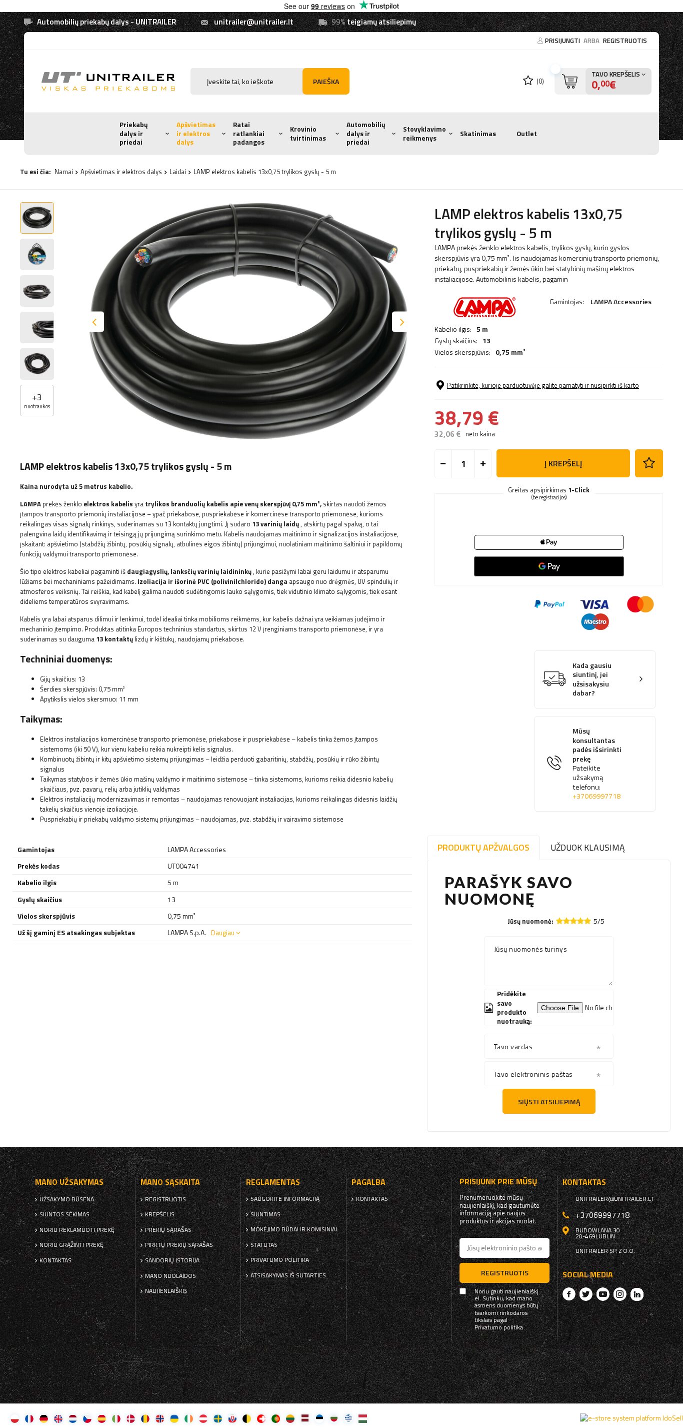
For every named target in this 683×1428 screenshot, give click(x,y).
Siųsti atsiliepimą (549, 1101)
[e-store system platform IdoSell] (631, 1417)
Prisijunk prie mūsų (499, 1181)
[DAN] (131, 1418)
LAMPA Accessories (621, 301)
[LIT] (290, 1418)
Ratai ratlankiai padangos (248, 133)
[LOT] (305, 1418)
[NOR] (159, 1418)
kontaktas (56, 1260)
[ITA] (116, 1418)
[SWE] (217, 1418)
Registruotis (625, 41)
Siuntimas (265, 1214)
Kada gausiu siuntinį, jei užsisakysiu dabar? (592, 679)
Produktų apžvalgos (484, 847)
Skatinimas (478, 134)
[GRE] (348, 1418)
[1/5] (559, 921)
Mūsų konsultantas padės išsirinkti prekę (597, 764)
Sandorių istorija (172, 1260)
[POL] (15, 1418)
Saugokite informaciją (285, 1199)
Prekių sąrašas (168, 1230)
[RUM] (145, 1418)
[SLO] (232, 1418)
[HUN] (363, 1418)
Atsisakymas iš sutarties (288, 1275)
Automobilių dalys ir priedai (366, 133)
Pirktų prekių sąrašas (179, 1245)
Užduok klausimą (587, 847)
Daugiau (222, 932)
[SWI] (261, 1418)
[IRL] (189, 1418)
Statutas (264, 1245)
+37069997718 (596, 796)
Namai (63, 172)
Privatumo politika (279, 1260)
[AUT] (203, 1418)
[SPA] (101, 1418)
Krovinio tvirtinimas (308, 133)
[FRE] (29, 1418)
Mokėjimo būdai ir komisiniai (293, 1229)
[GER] (43, 1418)
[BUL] (333, 1418)
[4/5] (580, 921)
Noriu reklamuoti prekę (77, 1230)
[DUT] (73, 1418)
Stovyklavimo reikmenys (424, 133)
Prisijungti (563, 41)
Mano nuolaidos (170, 1276)
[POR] (275, 1418)
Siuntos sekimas (65, 1214)
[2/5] (566, 921)
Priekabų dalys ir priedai (134, 133)
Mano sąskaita (170, 1182)
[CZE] (87, 1418)
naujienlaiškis (166, 1291)
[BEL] (247, 1418)
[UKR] (174, 1418)
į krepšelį (563, 463)
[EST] (319, 1418)
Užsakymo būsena (67, 1199)
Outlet (526, 134)
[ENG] (58, 1418)
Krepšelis (159, 1214)
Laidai (178, 172)
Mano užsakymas (69, 1182)
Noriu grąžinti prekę (72, 1245)
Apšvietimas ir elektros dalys (196, 133)
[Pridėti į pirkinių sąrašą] (649, 463)
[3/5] (573, 921)
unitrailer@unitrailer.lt (254, 22)
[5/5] (587, 921)
